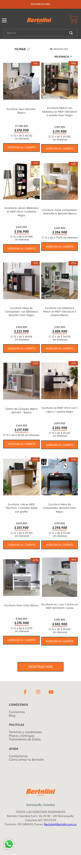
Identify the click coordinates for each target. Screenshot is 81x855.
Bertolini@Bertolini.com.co (60, 824)
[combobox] (40, 33)
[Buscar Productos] (71, 32)
